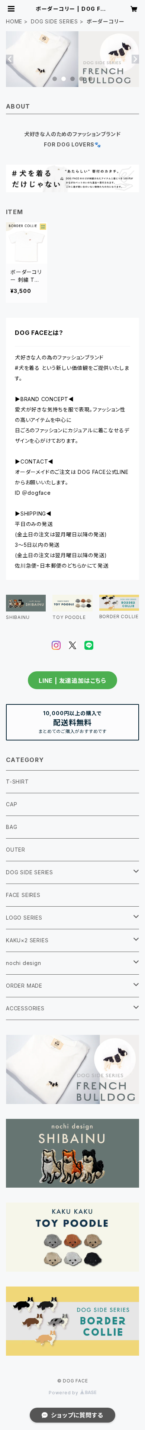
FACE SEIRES (23, 895)
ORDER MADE (24, 985)
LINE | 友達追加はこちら (72, 680)
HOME (14, 21)
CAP (11, 804)
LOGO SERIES (24, 917)
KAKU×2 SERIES (27, 940)
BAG (11, 827)
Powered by (64, 1392)
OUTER (15, 849)
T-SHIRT (17, 781)
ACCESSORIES (25, 1008)
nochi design (23, 963)
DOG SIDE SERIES (54, 21)
